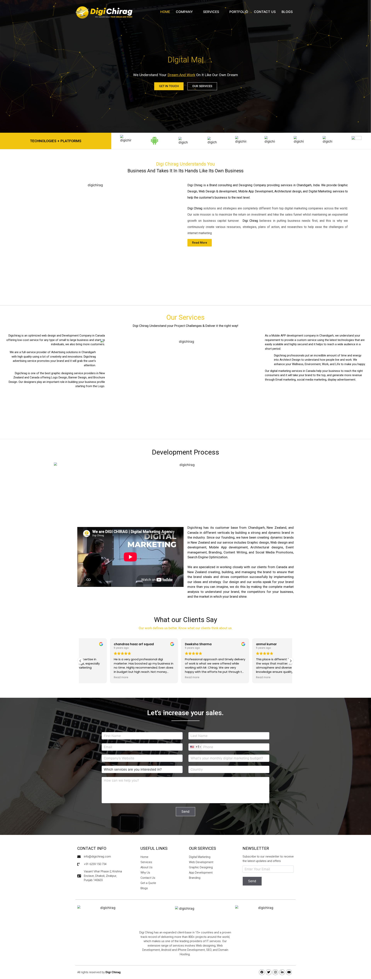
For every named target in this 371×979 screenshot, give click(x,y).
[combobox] (195, 747)
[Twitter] (268, 972)
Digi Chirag (113, 972)
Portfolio (238, 12)
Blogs (287, 12)
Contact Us (265, 12)
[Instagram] (275, 972)
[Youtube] (289, 972)
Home (165, 12)
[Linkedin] (282, 972)
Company (184, 12)
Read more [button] (91, 677)
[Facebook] (262, 972)
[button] (291, 661)
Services (211, 12)
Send (185, 811)
